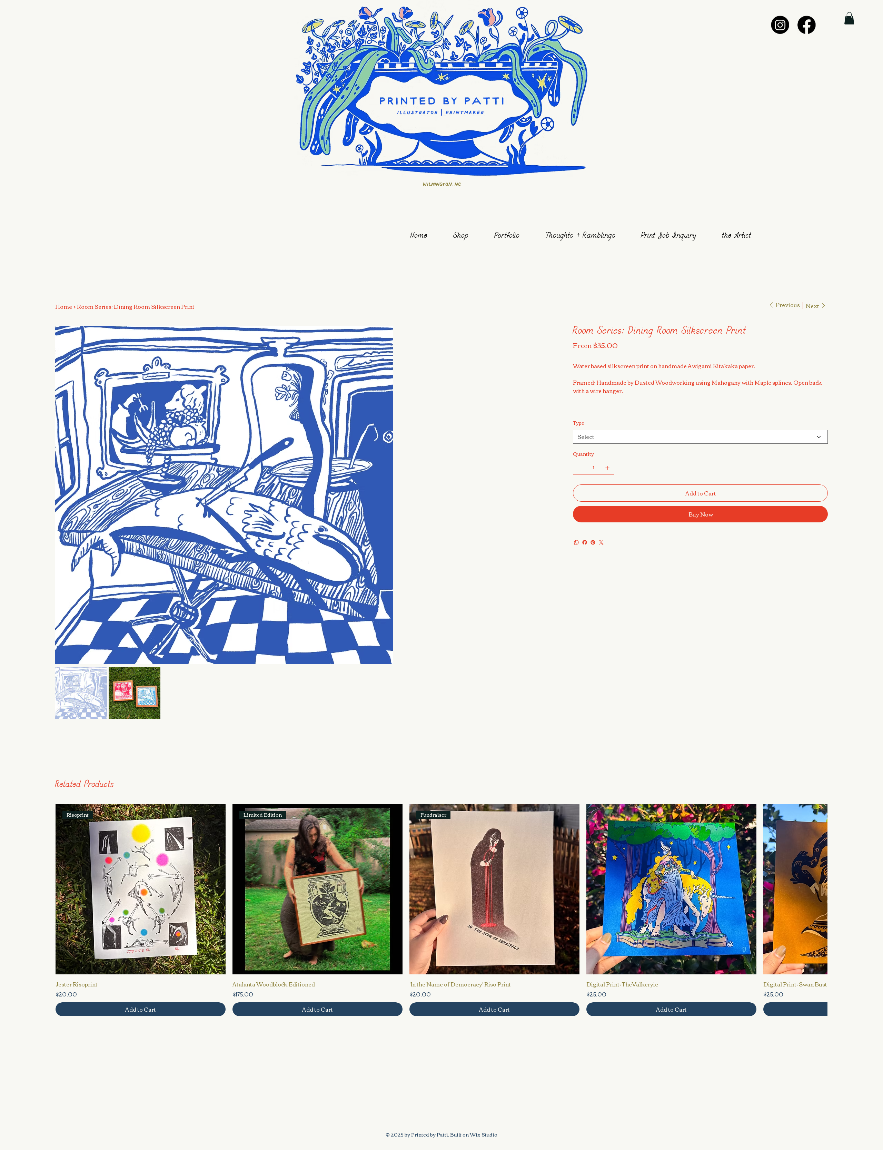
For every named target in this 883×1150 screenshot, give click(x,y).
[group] (441, 910)
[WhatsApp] (576, 542)
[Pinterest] (592, 542)
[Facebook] (806, 25)
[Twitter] (601, 542)
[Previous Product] (65, 889)
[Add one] (607, 468)
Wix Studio (483, 1134)
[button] (849, 18)
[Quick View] (141, 889)
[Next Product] (818, 889)
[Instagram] (780, 25)
